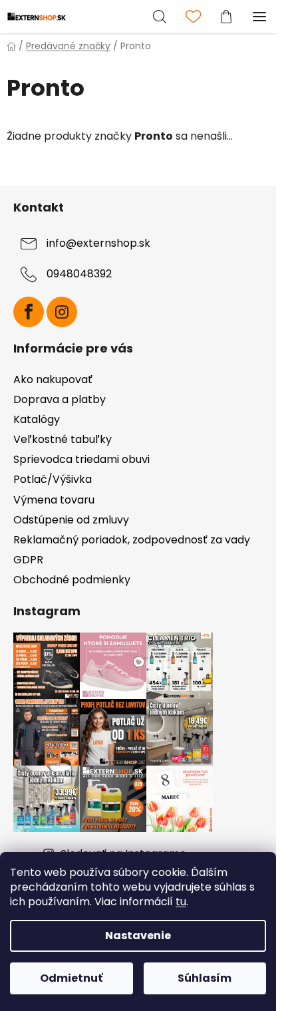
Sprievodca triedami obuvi (81, 459)
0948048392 (79, 273)
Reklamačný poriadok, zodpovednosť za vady (131, 539)
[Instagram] (62, 312)
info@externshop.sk (98, 243)
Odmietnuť (71, 978)
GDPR (28, 559)
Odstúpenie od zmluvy (71, 519)
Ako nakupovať (52, 379)
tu (181, 901)
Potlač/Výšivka (52, 479)
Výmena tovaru (53, 499)
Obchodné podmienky (71, 579)
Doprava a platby (59, 399)
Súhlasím (204, 978)
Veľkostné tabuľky (62, 439)
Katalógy (36, 419)
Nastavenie (138, 935)
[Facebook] (28, 312)
